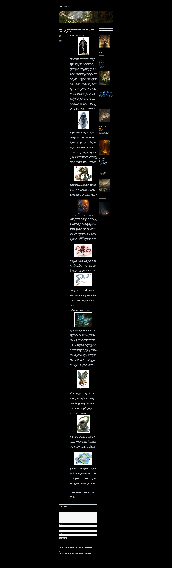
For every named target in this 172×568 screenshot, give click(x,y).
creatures (60, 40)
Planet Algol (101, 65)
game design (102, 163)
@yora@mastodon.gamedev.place (104, 136)
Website (60, 533)
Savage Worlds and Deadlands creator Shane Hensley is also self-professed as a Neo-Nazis (106, 93)
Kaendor (101, 165)
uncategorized (102, 172)
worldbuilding (102, 174)
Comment (61, 511)
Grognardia (101, 61)
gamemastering (102, 164)
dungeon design (102, 161)
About (112, 6)
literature (101, 166)
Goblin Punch (101, 60)
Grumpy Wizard (101, 62)
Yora (59, 37)
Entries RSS (101, 129)
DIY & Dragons (101, 58)
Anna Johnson (102, 95)
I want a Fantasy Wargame (109, 95)
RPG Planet (101, 67)
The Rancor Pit (101, 66)
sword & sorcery (102, 171)
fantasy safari (61, 41)
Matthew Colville (101, 64)
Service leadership (102, 100)
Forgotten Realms (102, 162)
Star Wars (101, 170)
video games (102, 173)
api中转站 (101, 90)
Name (60, 524)
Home (102, 6)
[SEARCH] (112, 30)
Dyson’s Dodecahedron (102, 59)
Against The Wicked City (102, 54)
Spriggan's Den (64, 6)
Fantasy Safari (106, 6)
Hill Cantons (101, 63)
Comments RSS (101, 130)
